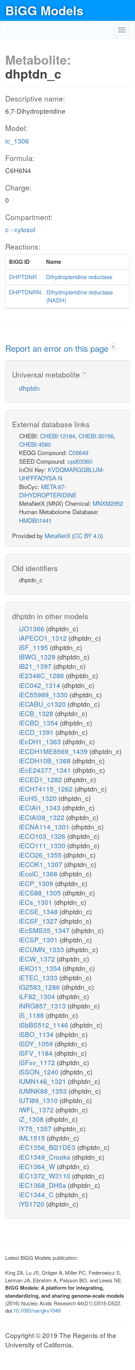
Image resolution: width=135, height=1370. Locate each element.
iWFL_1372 (37, 1109)
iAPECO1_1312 (44, 637)
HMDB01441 (35, 520)
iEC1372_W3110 (45, 1175)
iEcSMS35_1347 (45, 930)
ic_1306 (17, 140)
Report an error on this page (58, 348)
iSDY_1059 (37, 1043)
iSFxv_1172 (38, 1062)
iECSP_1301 (39, 939)
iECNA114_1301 (45, 826)
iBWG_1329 (38, 656)
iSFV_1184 (36, 1052)
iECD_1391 (37, 732)
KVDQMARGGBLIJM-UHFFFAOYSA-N (62, 473)
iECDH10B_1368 (45, 760)
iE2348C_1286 (42, 675)
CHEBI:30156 (96, 435)
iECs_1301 (36, 902)
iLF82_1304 (38, 996)
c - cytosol (20, 229)
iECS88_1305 (41, 892)
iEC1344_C (37, 1194)
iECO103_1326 (43, 836)
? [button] (113, 347)
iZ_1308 (32, 1119)
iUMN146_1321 (43, 1081)
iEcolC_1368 (39, 873)
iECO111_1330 (43, 845)
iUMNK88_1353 (44, 1090)
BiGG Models (44, 10)
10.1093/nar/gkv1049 (37, 1310)
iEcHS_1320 (38, 798)
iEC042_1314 (40, 685)
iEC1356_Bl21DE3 (48, 1147)
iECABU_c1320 (43, 703)
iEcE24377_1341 (46, 770)
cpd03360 (80, 461)
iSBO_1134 (37, 1034)
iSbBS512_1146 (44, 1024)
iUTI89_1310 (39, 1100)
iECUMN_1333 (42, 949)
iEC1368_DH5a (43, 1185)
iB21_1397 (36, 666)
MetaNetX (57, 535)
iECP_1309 (37, 883)
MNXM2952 (108, 503)
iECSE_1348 (39, 911)
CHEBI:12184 (57, 435)
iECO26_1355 (41, 854)
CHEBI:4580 (35, 444)
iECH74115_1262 (46, 788)
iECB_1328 (37, 713)
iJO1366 (32, 628)
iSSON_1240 (39, 1071)
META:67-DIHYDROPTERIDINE (47, 490)
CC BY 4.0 (87, 535)
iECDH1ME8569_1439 (54, 751)
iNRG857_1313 (43, 1005)
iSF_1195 (34, 647)
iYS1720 (32, 1203)
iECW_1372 (38, 958)
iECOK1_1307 (41, 864)
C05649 (78, 452)
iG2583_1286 (40, 986)
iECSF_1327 (39, 920)
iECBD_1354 (39, 722)
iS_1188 (32, 1015)
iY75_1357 (36, 1128)
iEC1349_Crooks (45, 1156)
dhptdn (29, 387)
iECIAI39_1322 (42, 817)
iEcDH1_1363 (41, 741)
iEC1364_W (38, 1166)
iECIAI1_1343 (40, 807)
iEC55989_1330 (44, 694)
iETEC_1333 (39, 977)
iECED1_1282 (41, 779)
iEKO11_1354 (41, 968)
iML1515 (33, 1137)
